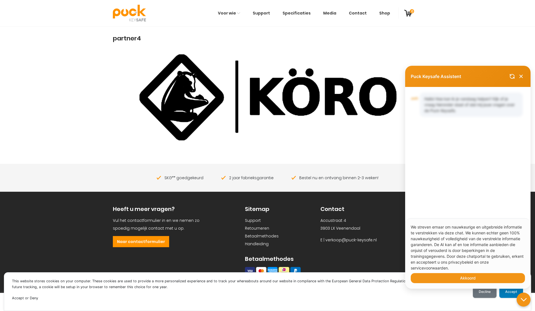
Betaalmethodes (262, 236)
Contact (358, 13)
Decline (485, 292)
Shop (384, 13)
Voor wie (227, 13)
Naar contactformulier (141, 241)
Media (329, 13)
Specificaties (297, 13)
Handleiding (257, 244)
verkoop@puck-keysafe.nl (351, 240)
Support (261, 13)
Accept (511, 292)
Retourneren (257, 228)
